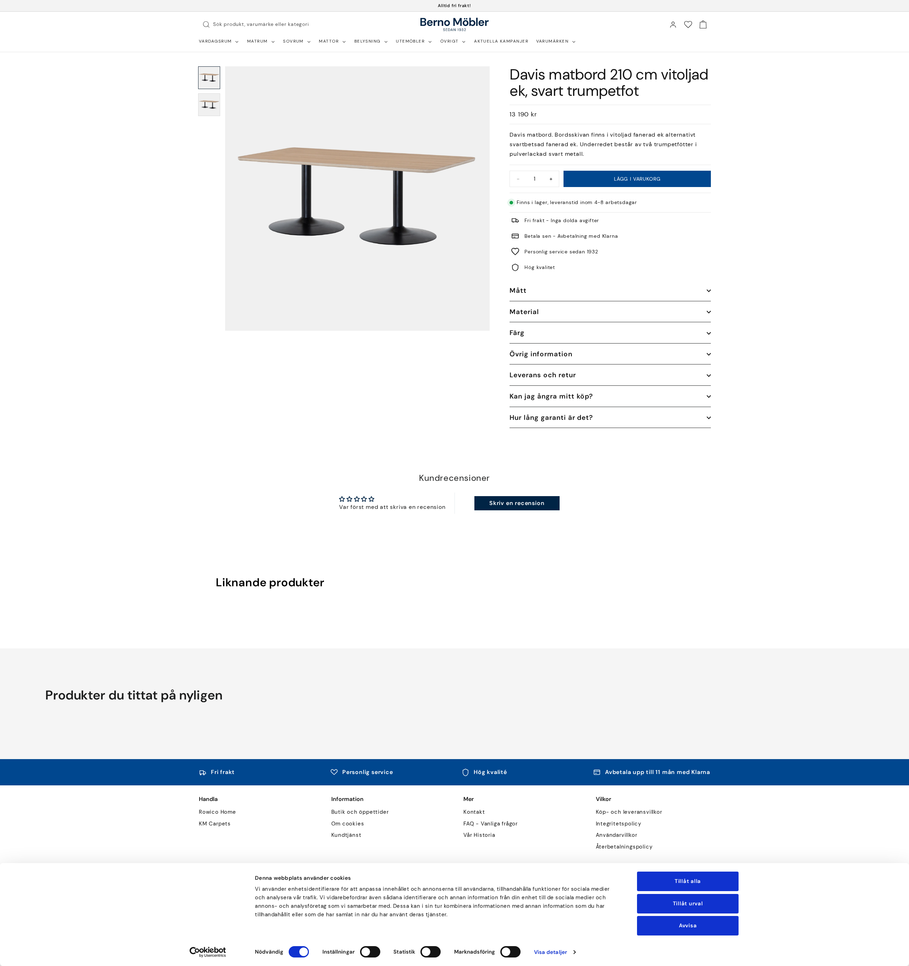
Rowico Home (217, 812)
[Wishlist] (688, 24)
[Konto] (673, 24)
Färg (517, 332)
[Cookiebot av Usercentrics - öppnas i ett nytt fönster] (208, 952)
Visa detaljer (550, 952)
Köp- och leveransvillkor (629, 812)
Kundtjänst (346, 835)
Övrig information (541, 354)
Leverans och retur (543, 375)
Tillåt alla (688, 881)
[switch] (370, 951)
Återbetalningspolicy (624, 847)
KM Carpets (215, 824)
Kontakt (474, 812)
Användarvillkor (616, 835)
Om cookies (347, 824)
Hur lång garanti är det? (551, 417)
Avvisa (688, 925)
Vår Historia (479, 835)
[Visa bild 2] (209, 104)
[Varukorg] (703, 24)
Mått (518, 290)
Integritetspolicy (619, 824)
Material (524, 311)
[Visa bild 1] (209, 77)
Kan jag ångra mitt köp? (551, 396)
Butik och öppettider (360, 812)
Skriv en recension (516, 503)
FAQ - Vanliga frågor (490, 824)
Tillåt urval (688, 903)
